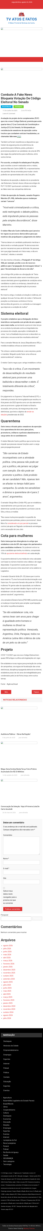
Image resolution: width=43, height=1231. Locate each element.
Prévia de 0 (36, 1203)
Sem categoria (8, 1161)
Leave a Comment (9, 113)
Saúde (5, 1155)
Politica (6, 1072)
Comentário (7, 835)
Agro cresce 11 (9, 1173)
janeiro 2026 (8, 967)
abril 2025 (7, 994)
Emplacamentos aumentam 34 (14, 1185)
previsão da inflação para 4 (8, 1203)
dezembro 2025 (9, 970)
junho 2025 (7, 988)
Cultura (6, 1113)
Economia (7, 1119)
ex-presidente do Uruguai (29, 1188)
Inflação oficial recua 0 (27, 1191)
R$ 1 (15, 1206)
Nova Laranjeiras (9, 1143)
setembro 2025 (9, 979)
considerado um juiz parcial (18, 523)
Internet (6, 1064)
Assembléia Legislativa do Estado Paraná (18, 1101)
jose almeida (26, 110)
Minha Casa (17, 1197)
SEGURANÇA (8, 1158)
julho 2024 (7, 1018)
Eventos (6, 1090)
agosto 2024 (8, 1015)
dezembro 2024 (9, 1006)
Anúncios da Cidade (10, 1046)
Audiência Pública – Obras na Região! (15, 734)
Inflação (18, 1191)
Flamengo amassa (6, 1191)
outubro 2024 (8, 1012)
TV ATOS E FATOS (21, 19)
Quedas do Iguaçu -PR (7, 1206)
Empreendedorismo (11, 1050)
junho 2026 (7, 952)
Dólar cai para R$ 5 (22, 1182)
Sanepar (19, 1206)
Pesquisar (4, 915)
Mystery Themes (29, 1228)
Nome (6, 859)
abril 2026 (7, 958)
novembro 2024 (9, 1009)
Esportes (6, 1059)
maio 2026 (7, 955)
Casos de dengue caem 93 (8, 1179)
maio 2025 (7, 991)
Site (4, 878)
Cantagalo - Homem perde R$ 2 (32, 1176)
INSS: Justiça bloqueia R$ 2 (10, 1194)
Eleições (6, 1125)
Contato (6, 1077)
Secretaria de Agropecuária (30, 1206)
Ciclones (18, 1179)
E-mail (6, 868)
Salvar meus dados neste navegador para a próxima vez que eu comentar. (9, 897)
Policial (6, 1068)
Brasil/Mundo (6, 106)
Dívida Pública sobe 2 (10, 1182)
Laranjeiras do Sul (10, 1140)
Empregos (7, 1055)
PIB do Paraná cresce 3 (14, 1200)
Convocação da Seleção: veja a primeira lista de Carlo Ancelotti (20, 808)
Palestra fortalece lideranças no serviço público (38, 692)
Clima (5, 1107)
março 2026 (7, 961)
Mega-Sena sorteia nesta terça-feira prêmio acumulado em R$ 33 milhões (19, 770)
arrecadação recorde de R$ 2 (9, 1176)
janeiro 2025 (8, 1003)
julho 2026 (7, 949)
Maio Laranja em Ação (24, 1194)
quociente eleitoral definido (17, 553)
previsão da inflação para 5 (24, 1203)
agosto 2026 (8, 946)
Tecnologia (7, 1164)
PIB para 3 (24, 1200)
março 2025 (7, 997)
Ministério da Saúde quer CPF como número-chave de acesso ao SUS (8, 692)
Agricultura (7, 1098)
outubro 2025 (8, 976)
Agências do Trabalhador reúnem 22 (24, 1173)
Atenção (20, 1176)
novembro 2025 (9, 973)
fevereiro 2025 (8, 1000)
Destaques (18, 106)
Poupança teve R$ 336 (33, 1200)
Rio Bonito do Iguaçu (11, 1152)
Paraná (6, 1146)
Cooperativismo (9, 1110)
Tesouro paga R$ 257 (7, 1209)
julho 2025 (7, 985)
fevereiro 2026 (8, 964)
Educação (7, 1082)
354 (4, 1173)
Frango (14, 1191)
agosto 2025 (8, 982)
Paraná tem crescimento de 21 (29, 1197)
